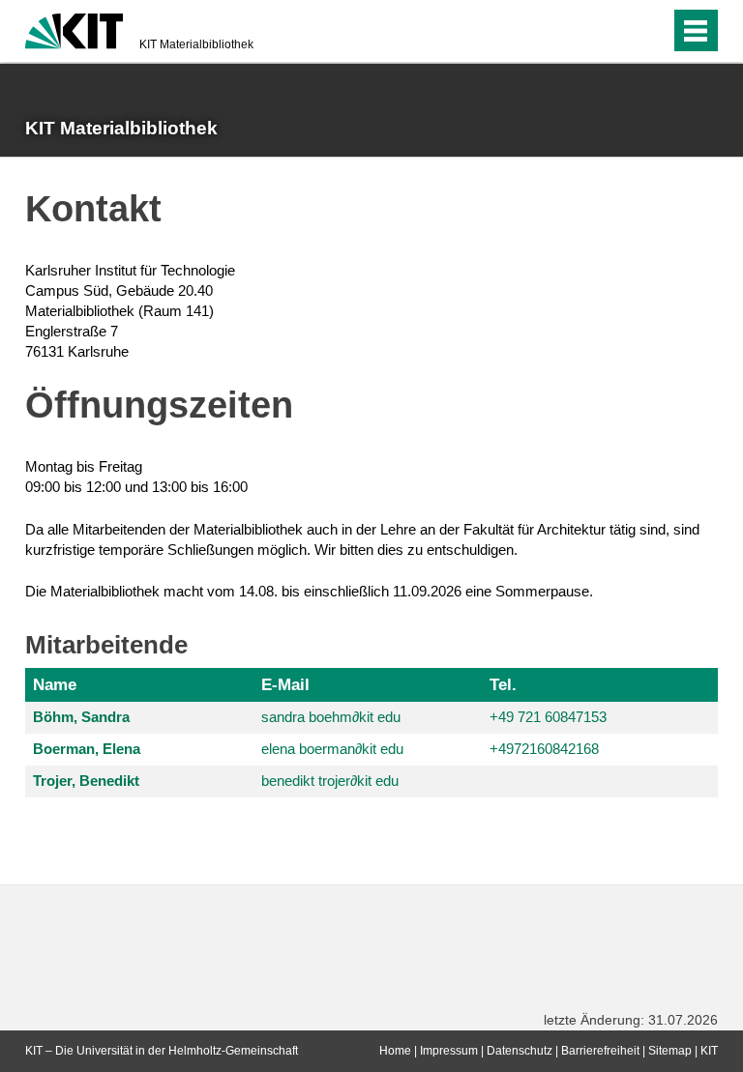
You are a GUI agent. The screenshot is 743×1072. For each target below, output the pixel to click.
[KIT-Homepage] (74, 29)
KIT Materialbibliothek (196, 44)
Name (54, 684)
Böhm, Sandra (81, 717)
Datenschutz (519, 1051)
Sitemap (670, 1051)
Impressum (449, 1051)
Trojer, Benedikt (86, 780)
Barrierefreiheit (600, 1051)
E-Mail (285, 684)
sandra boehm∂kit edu (331, 717)
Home (395, 1051)
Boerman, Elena (86, 748)
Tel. (503, 684)
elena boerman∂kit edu (332, 748)
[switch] (650, 31)
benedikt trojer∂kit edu (330, 780)
